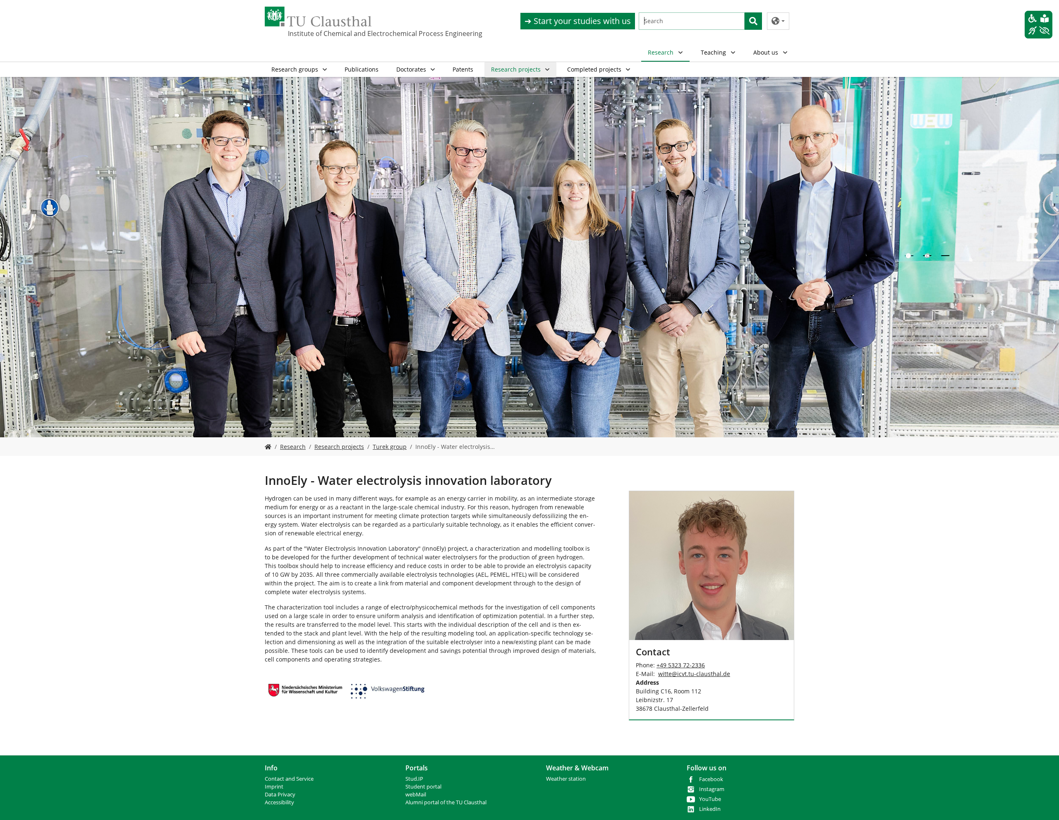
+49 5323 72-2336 (680, 665)
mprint (274, 786)
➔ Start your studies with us (578, 20)
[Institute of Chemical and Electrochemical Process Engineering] (268, 447)
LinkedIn (710, 809)
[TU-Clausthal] (318, 16)
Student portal (423, 786)
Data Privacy (280, 794)
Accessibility (279, 802)
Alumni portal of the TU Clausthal (445, 802)
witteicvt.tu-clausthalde (694, 674)
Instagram (711, 789)
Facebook (711, 779)
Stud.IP (414, 778)
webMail (415, 794)
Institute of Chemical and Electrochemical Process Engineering (329, 33)
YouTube (710, 799)
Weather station (566, 778)
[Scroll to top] (1042, 803)
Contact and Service (289, 778)
